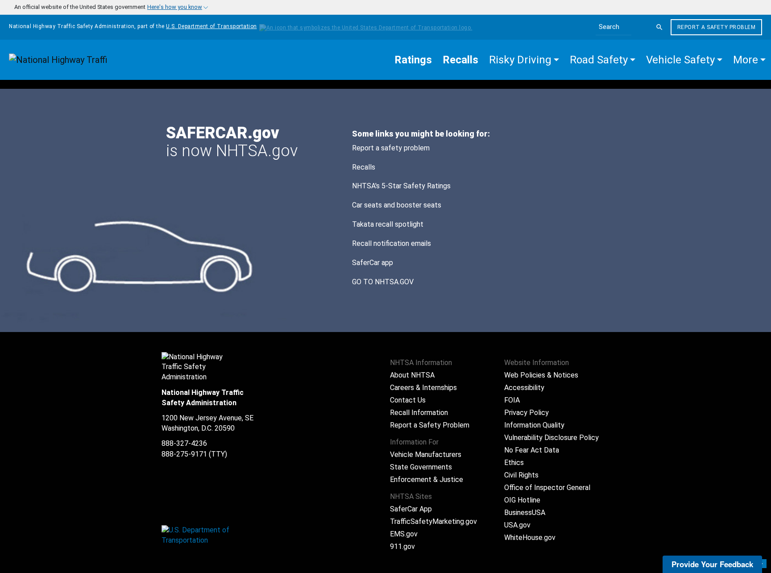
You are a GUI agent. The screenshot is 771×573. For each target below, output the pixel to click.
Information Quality (534, 425)
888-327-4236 (184, 443)
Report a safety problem (391, 148)
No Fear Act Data (531, 450)
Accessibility (524, 387)
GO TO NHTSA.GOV (383, 282)
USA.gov (517, 525)
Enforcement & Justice (426, 479)
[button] (524, 60)
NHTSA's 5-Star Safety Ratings (401, 186)
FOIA (512, 400)
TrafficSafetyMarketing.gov (433, 521)
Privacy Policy (526, 412)
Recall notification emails (391, 243)
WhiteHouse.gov (529, 537)
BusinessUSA (524, 512)
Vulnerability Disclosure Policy (551, 437)
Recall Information (419, 412)
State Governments (421, 467)
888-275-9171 (184, 454)
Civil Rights (521, 475)
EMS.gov (404, 534)
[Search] (659, 27)
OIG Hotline (522, 500)
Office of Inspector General (547, 487)
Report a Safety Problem (716, 27)
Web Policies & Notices (541, 375)
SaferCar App (411, 509)
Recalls (363, 167)
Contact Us (408, 400)
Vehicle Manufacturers (425, 454)
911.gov (402, 546)
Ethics (514, 462)
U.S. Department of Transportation (211, 26)
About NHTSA (412, 375)
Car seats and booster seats (396, 205)
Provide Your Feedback (712, 564)
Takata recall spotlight (387, 224)
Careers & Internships (423, 387)
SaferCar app (372, 262)
